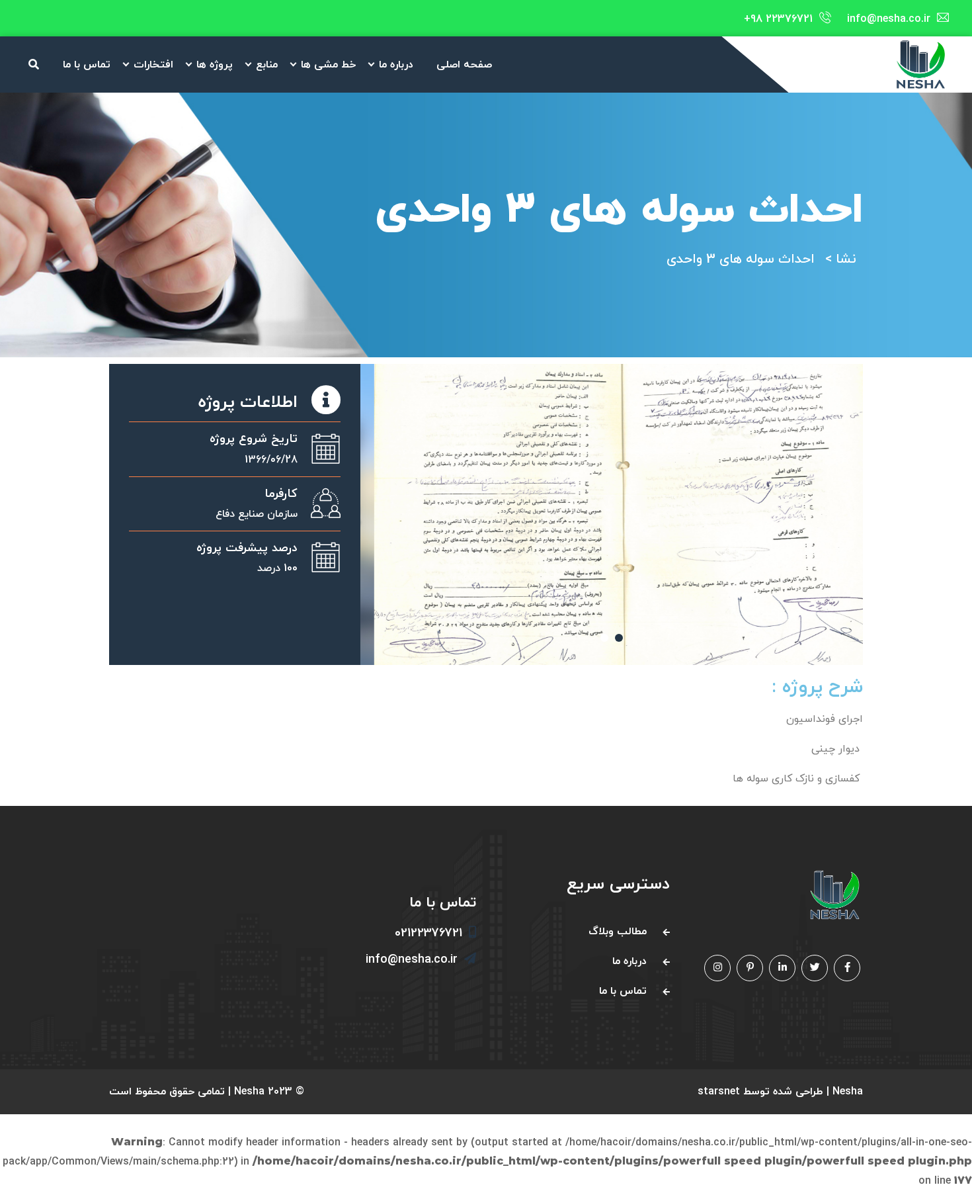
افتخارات (153, 65)
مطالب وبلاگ (617, 931)
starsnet (719, 1091)
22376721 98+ (778, 19)
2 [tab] (619, 638)
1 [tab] (604, 638)
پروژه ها (214, 65)
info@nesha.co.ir (888, 19)
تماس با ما (86, 65)
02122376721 (428, 933)
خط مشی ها (328, 65)
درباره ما (396, 65)
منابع (267, 65)
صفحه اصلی (464, 65)
